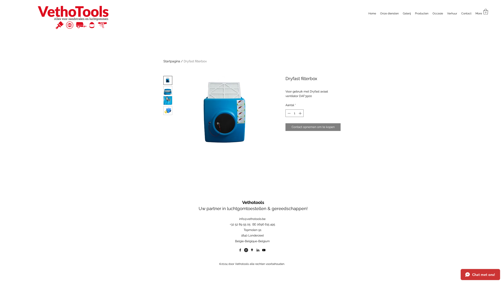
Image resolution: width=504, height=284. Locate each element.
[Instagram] (246, 250)
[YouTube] (264, 250)
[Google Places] (252, 250)
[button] (485, 12)
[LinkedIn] (258, 250)
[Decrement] (288, 113)
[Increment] (300, 113)
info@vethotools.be (252, 219)
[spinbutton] (294, 113)
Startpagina (171, 61)
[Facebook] (240, 250)
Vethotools (253, 202)
